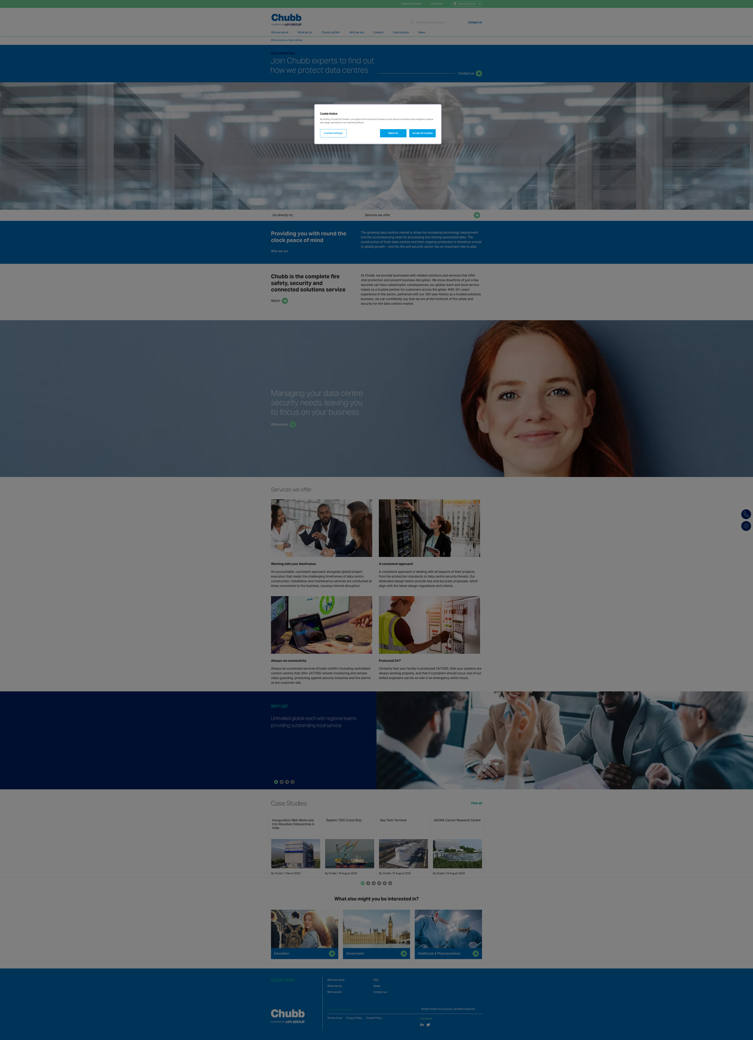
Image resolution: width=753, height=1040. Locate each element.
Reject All (393, 133)
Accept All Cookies (422, 133)
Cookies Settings (333, 133)
